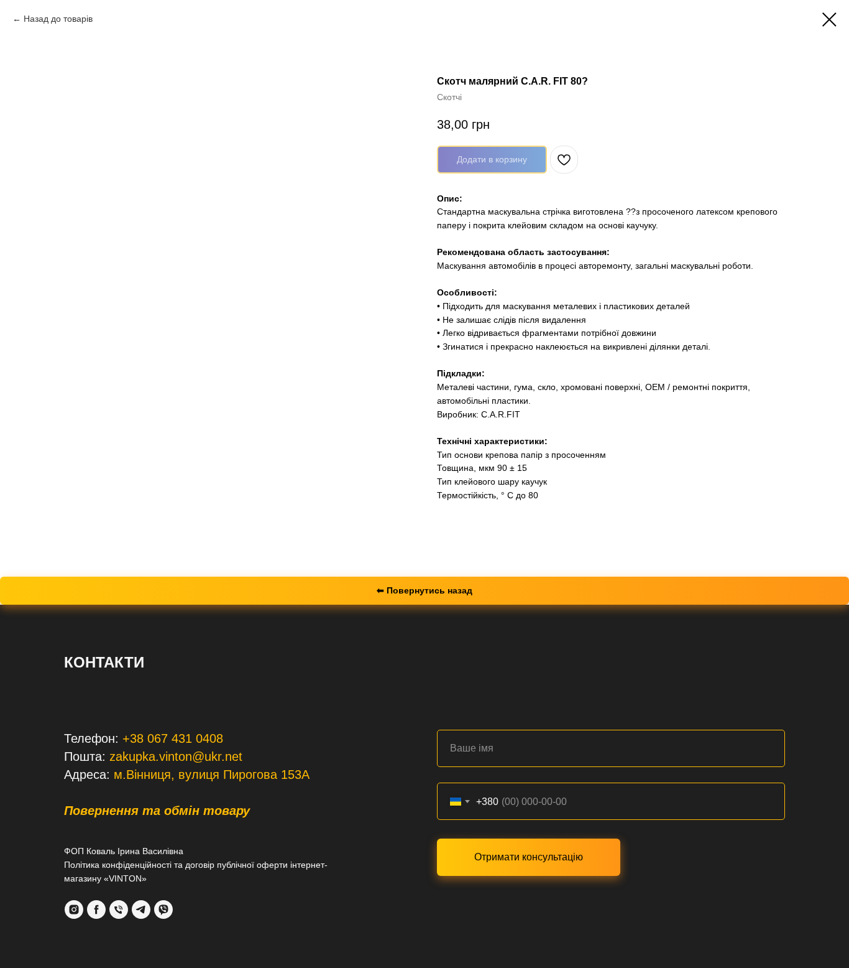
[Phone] (118, 909)
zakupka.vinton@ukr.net (175, 756)
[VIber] (163, 909)
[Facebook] (96, 909)
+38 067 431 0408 (172, 738)
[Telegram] (141, 909)
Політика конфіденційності (118, 865)
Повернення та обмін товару (157, 810)
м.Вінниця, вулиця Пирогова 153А (212, 774)
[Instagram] (74, 909)
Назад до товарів (58, 19)
